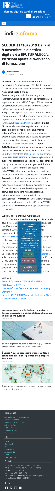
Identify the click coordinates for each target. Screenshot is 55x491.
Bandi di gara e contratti (14, 422)
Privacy (7, 441)
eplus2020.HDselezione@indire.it (28, 465)
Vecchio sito (9, 449)
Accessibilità (9, 452)
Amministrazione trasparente (16, 417)
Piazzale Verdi (19, 143)
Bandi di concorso (11, 419)
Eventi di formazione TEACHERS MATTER (22, 281)
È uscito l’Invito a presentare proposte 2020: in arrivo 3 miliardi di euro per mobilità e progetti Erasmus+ (25, 355)
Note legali (8, 443)
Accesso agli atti (11, 430)
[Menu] (4, 23)
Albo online (8, 427)
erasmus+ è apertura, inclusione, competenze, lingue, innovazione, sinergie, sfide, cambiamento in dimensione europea (27, 312)
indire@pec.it (38, 475)
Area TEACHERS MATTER (14, 285)
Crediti (7, 454)
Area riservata (10, 457)
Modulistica (9, 433)
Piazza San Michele (22, 123)
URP (6, 446)
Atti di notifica (10, 425)
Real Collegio (33, 154)
